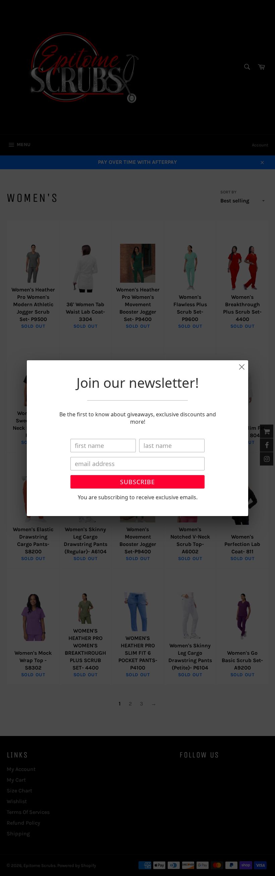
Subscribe (137, 482)
